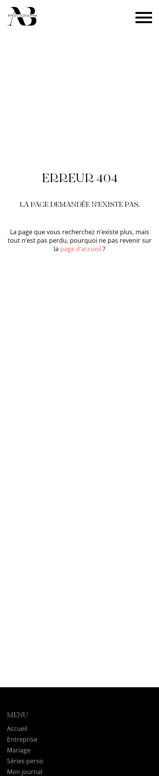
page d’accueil (80, 249)
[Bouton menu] (143, 17)
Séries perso (25, 761)
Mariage (18, 750)
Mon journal (24, 772)
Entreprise (22, 739)
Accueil (17, 728)
